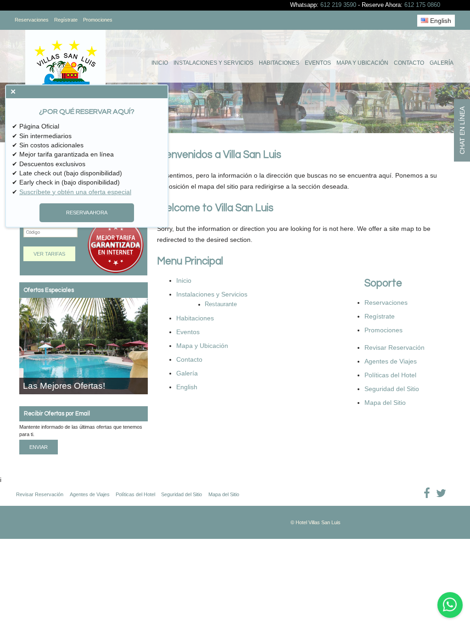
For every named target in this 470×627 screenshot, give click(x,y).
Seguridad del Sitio (391, 388)
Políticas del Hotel (390, 375)
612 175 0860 (422, 5)
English (439, 20)
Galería (441, 63)
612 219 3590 (338, 5)
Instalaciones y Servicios (213, 63)
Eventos (318, 63)
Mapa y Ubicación (362, 63)
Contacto (409, 63)
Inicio (159, 63)
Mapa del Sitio (385, 402)
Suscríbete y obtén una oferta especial (75, 192)
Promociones (97, 19)
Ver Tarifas (49, 254)
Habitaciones (279, 63)
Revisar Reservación (394, 347)
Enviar (38, 447)
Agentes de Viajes (390, 361)
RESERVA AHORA (86, 212)
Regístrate (66, 19)
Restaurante (221, 304)
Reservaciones (32, 19)
